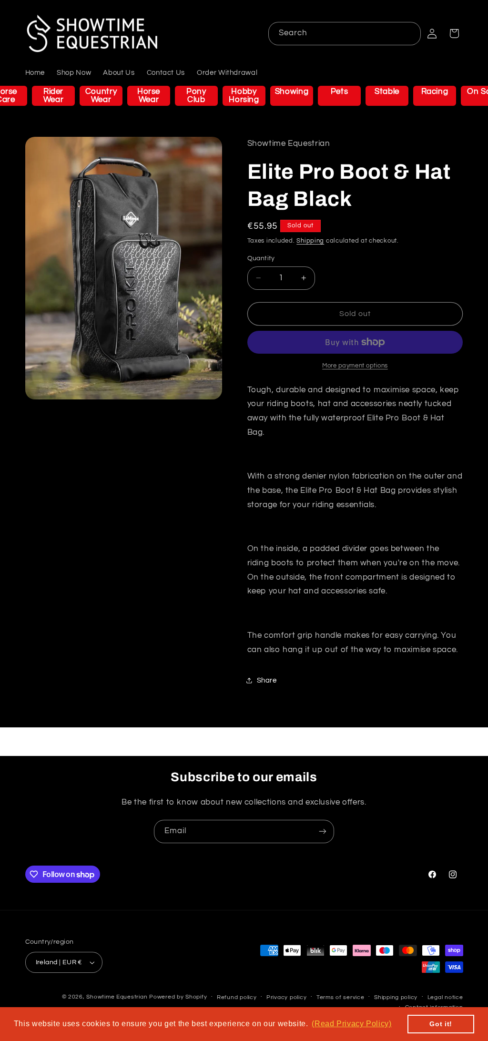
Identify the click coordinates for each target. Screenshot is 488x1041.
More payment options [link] (355, 366)
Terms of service (340, 997)
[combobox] (345, 33)
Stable (387, 91)
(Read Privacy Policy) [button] (351, 1024)
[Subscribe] (323, 831)
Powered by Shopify (178, 997)
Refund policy (237, 997)
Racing (434, 91)
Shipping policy (395, 997)
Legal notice (445, 997)
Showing (291, 91)
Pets (339, 91)
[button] (454, 33)
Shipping (310, 241)
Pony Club (196, 95)
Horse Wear (148, 95)
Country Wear (101, 95)
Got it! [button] (440, 1024)
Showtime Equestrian (116, 997)
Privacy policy (286, 997)
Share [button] (267, 680)
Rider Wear (53, 95)
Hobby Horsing (244, 95)
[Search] (409, 33)
